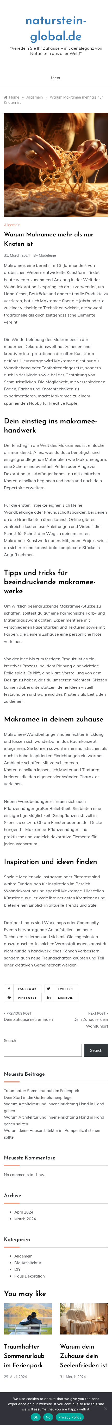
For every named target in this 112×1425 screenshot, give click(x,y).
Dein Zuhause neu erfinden (28, 1019)
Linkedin (65, 998)
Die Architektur (27, 1262)
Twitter (65, 989)
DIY (17, 1269)
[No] (105, 1408)
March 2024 (25, 1218)
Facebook (27, 989)
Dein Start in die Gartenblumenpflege (37, 1097)
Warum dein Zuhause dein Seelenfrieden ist (83, 1356)
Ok (35, 1417)
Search (10, 1040)
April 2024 (23, 1212)
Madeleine (47, 255)
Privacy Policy (69, 1417)
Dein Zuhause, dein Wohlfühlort (90, 1023)
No (48, 1417)
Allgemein (12, 225)
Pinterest (27, 998)
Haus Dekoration (29, 1276)
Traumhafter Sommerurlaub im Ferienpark (41, 1090)
